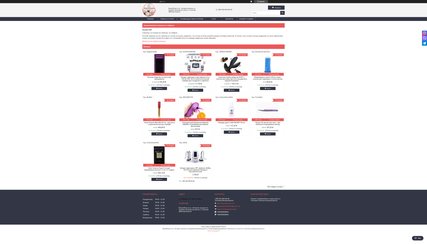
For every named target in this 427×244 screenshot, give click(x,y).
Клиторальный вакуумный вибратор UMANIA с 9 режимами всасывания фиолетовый (195, 124)
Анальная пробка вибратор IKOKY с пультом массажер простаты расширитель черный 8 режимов (231, 79)
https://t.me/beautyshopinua (227, 209)
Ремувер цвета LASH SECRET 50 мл (231, 122)
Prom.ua (223, 227)
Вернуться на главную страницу (154, 41)
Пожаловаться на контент (235, 229)
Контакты (229, 19)
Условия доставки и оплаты (191, 19)
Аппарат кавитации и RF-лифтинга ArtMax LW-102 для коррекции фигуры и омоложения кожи (195, 169)
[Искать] (282, 13)
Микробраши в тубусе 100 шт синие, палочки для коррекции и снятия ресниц (267, 78)
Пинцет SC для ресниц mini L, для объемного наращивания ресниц (267, 123)
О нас (213, 19)
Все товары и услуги (275, 187)
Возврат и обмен (246, 19)
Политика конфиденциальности (254, 229)
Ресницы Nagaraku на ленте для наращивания (159, 78)
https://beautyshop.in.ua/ (225, 203)
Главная (150, 19)
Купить (160, 88)
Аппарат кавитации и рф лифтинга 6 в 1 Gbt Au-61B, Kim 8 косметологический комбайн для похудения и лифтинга (195, 79)
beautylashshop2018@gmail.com (228, 206)
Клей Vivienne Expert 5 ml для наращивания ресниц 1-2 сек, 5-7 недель (159, 169)
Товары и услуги (167, 19)
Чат (419, 238)
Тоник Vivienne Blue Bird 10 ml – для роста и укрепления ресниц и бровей (159, 123)
